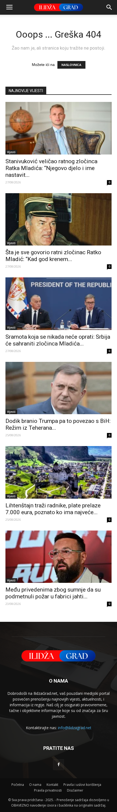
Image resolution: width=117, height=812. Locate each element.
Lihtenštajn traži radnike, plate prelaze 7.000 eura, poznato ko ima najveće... (53, 509)
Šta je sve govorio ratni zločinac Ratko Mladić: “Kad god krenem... (53, 255)
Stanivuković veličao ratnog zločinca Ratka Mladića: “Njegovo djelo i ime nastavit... (51, 168)
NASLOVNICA (71, 64)
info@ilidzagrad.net (74, 727)
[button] (109, 7)
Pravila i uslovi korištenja (82, 784)
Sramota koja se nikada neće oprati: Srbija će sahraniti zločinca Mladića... (57, 340)
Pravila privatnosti (48, 790)
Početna (17, 784)
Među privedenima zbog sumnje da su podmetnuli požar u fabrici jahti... (53, 593)
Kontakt (52, 784)
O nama (35, 784)
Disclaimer (75, 790)
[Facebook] (58, 764)
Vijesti (11, 152)
